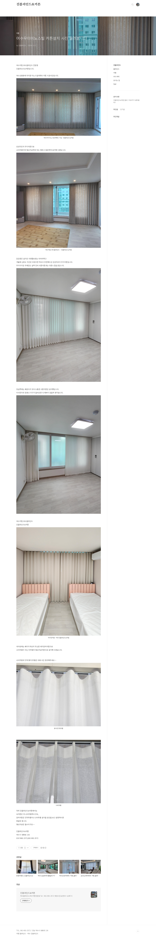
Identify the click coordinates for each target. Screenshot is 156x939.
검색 (132, 4)
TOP (138, 931)
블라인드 (116, 69)
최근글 (115, 109)
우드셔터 (116, 76)
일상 (114, 84)
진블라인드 (117, 65)
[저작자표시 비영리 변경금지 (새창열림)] (43, 848)
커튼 (114, 73)
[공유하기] (25, 847)
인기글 (122, 109)
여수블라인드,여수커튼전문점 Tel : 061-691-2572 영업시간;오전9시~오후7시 (46, 896)
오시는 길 (116, 80)
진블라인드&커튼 (28, 4)
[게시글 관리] (27, 847)
